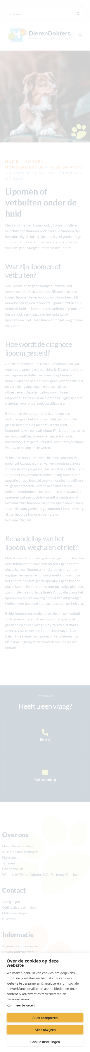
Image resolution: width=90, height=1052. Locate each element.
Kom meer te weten (21, 1005)
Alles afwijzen (45, 1030)
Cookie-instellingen (45, 1042)
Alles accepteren (45, 1018)
